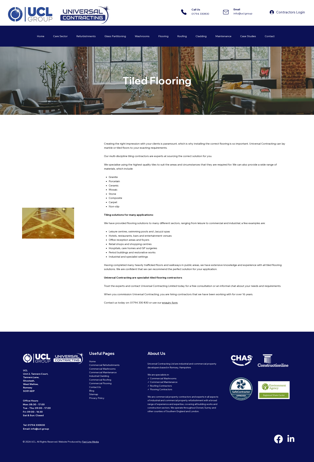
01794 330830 (200, 13)
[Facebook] (278, 439)
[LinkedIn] (291, 439)
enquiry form (170, 302)
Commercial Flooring (100, 383)
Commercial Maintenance (103, 372)
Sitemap (93, 394)
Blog (91, 390)
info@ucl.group (243, 13)
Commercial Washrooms (102, 368)
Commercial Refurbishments (104, 365)
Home (92, 361)
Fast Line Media (90, 441)
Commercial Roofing (100, 379)
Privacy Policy (96, 398)
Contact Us (95, 387)
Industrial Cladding (99, 376)
